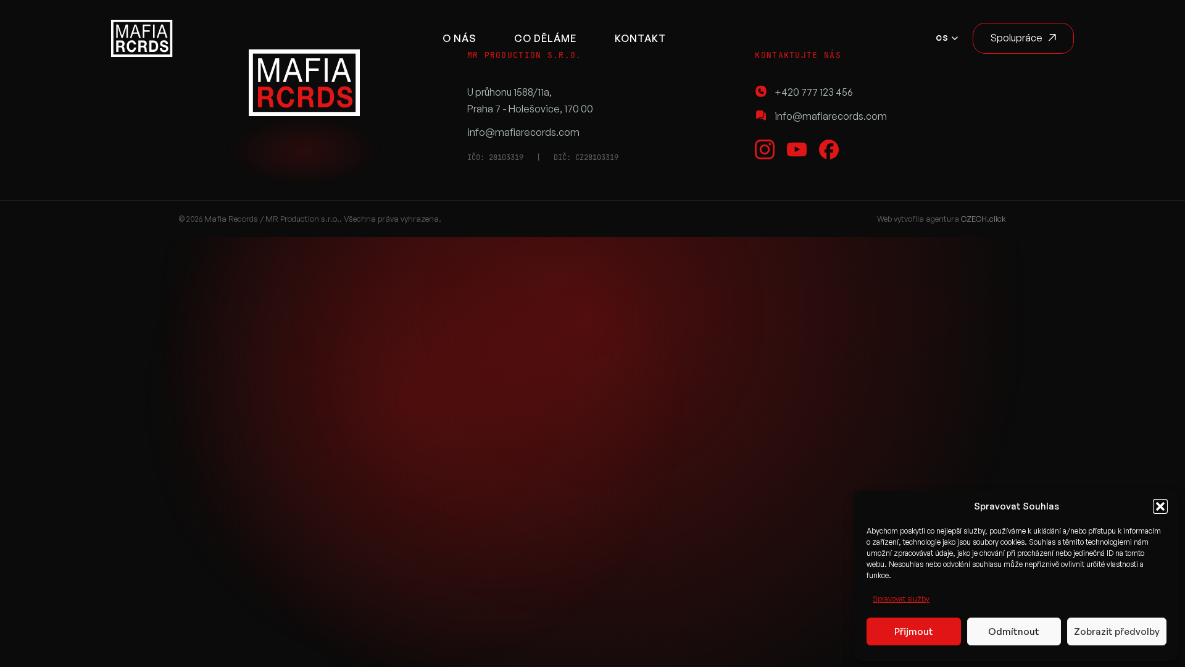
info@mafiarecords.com (523, 132)
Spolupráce (1016, 37)
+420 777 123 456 (814, 92)
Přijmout (913, 631)
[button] (1160, 506)
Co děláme (545, 38)
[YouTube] (797, 149)
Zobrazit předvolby (1117, 631)
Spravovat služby (901, 598)
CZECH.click (983, 219)
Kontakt (640, 38)
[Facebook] (829, 149)
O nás (459, 38)
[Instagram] (765, 149)
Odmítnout (1013, 631)
